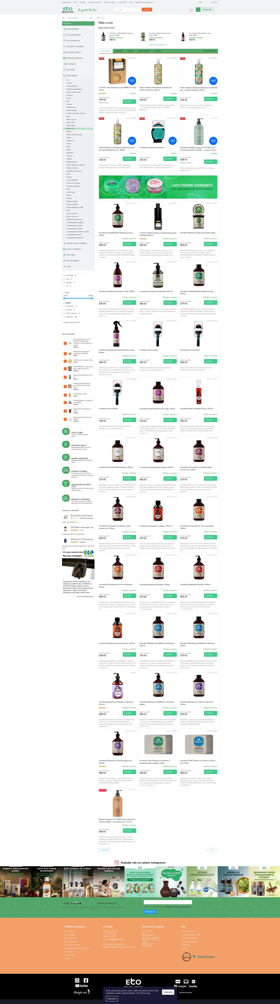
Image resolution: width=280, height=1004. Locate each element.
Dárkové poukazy (109, 2)
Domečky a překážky (73, 186)
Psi (68, 80)
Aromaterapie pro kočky (74, 229)
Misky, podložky (72, 110)
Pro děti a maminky (72, 945)
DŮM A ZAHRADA (74, 249)
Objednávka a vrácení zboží (144, 2)
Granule (69, 83)
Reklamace (187, 945)
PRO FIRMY (71, 255)
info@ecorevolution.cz (116, 939)
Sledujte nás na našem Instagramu (143, 863)
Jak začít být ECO (148, 935)
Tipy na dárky (71, 955)
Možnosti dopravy (189, 931)
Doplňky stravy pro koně (75, 220)
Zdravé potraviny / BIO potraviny (77, 948)
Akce (69, 279)
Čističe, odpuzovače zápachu (76, 165)
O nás (75, 2)
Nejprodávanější (143, 51)
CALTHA (70, 310)
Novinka (70, 282)
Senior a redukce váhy (74, 92)
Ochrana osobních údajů (191, 935)
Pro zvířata (70, 952)
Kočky (68, 174)
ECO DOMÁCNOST (74, 35)
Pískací (69, 144)
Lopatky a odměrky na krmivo (76, 113)
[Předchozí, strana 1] (211, 850)
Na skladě (71, 275)
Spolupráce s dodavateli (150, 937)
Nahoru (105, 850)
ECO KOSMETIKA (73, 41)
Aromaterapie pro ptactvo (75, 238)
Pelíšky (69, 132)
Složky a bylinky (147, 944)
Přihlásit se (150, 912)
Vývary (69, 98)
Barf (68, 101)
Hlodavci (69, 177)
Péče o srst (70, 129)
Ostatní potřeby (72, 162)
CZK (200, 2)
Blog (131, 2)
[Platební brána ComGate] (185, 983)
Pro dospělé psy (72, 86)
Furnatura (71, 317)
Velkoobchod (66, 2)
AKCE (69, 267)
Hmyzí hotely (71, 192)
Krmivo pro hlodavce (73, 183)
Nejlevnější (119, 51)
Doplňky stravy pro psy (74, 171)
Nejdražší (130, 51)
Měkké (69, 150)
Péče (68, 116)
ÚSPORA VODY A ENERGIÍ (77, 243)
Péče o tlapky (71, 126)
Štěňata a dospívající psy (75, 89)
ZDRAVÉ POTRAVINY (75, 58)
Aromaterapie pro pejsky (75, 226)
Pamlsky (69, 104)
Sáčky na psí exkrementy (74, 135)
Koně (68, 210)
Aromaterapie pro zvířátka (75, 223)
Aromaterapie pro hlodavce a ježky (78, 232)
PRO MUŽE (71, 70)
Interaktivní (70, 153)
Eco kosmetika (71, 938)
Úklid (68, 189)
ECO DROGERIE (73, 29)
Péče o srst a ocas (72, 217)
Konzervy (70, 95)
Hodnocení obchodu (94, 2)
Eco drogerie (70, 935)
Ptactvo (69, 195)
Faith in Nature (72, 313)
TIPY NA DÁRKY (73, 261)
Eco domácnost (71, 941)
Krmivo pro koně (72, 213)
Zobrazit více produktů (157, 45)
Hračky (69, 138)
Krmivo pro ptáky (72, 204)
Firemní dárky (122, 2)
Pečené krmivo (71, 107)
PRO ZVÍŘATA (72, 76)
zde (148, 993)
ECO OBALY (71, 64)
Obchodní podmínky (190, 938)
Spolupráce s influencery (151, 939)
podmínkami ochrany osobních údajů (177, 907)
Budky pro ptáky (72, 201)
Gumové (69, 156)
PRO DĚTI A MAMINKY (75, 46)
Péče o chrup (71, 122)
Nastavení (112, 999)
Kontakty (82, 2)
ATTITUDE (71, 306)
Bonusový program (189, 941)
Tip (68, 286)
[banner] (158, 187)
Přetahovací (70, 141)
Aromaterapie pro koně (74, 235)
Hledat (147, 10)
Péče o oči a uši (71, 120)
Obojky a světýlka (72, 168)
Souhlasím (168, 992)
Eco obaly (69, 931)
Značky (144, 941)
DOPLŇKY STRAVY (74, 52)
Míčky (68, 147)
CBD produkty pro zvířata (75, 207)
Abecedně (157, 51)
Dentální (69, 159)
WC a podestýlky (72, 180)
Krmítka (69, 198)
